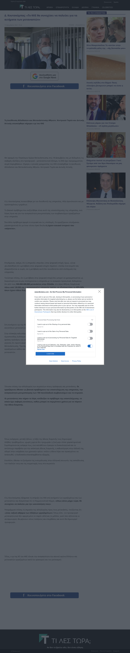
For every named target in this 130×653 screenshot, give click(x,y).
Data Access (65, 361)
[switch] (90, 324)
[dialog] (65, 326)
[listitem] (65, 320)
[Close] (100, 292)
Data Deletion (53, 361)
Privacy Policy (76, 361)
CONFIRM (50, 354)
